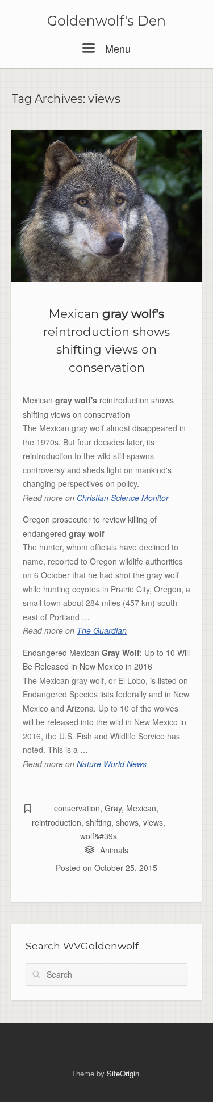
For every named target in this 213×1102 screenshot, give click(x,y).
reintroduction (56, 822)
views (153, 822)
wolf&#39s (98, 836)
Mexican (141, 808)
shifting (98, 822)
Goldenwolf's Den (106, 21)
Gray (113, 808)
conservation (77, 808)
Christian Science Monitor (123, 497)
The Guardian (102, 630)
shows (127, 822)
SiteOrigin (123, 1073)
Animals (114, 850)
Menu (116, 48)
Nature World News (112, 763)
